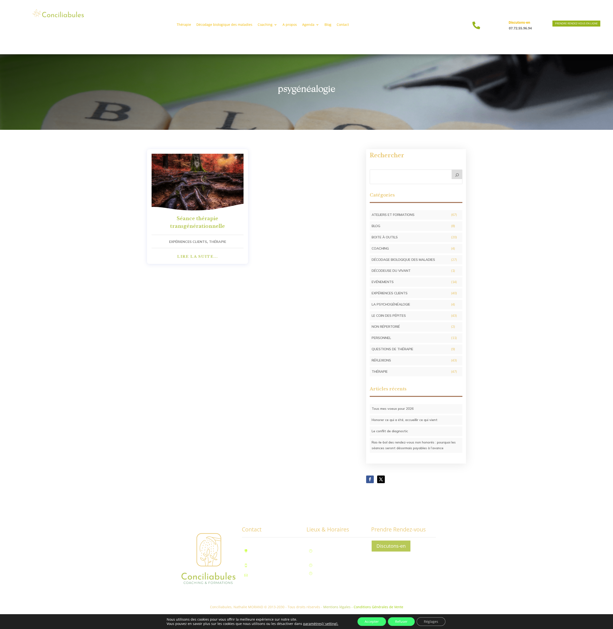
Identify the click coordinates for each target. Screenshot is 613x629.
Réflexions (381, 360)
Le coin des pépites (389, 315)
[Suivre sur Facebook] (370, 479)
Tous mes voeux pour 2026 (393, 408)
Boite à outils (385, 237)
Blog (327, 25)
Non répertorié (386, 326)
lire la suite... (197, 256)
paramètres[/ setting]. (320, 624)
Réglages (431, 621)
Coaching (380, 248)
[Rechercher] (457, 174)
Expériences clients (188, 242)
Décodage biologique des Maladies (403, 259)
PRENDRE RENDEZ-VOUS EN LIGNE (576, 23)
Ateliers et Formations (393, 215)
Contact (343, 25)
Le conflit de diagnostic (390, 431)
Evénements (383, 282)
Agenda (308, 25)
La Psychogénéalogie (391, 304)
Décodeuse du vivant (391, 270)
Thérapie (184, 25)
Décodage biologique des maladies (224, 25)
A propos (290, 25)
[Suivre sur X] (381, 479)
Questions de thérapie (392, 349)
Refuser (401, 621)
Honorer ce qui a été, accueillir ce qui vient (404, 420)
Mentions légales (337, 607)
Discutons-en (391, 546)
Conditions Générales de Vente (378, 607)
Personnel (381, 338)
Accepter (372, 621)
